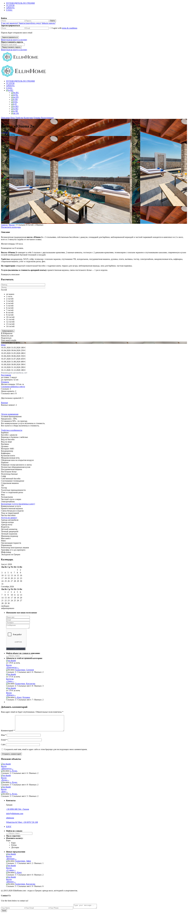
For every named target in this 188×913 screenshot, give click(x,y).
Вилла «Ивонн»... (11, 880)
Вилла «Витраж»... (11, 857)
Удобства (19, 118)
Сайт (3, 744)
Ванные (4, 403)
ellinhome (10, 818)
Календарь (28, 118)
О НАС (9, 10)
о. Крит (18, 697)
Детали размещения (9, 414)
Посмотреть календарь (11, 227)
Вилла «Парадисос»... (12, 666)
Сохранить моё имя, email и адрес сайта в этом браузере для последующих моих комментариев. (45, 749)
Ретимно (26, 697)
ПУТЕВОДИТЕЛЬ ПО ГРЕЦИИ (20, 3)
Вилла (11, 225)
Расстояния (6, 375)
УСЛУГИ (10, 5)
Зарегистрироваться (10, 37)
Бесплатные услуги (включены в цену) (18, 504)
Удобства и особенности (11, 430)
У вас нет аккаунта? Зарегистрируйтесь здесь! (21, 23)
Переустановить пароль (11, 47)
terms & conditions (69, 28)
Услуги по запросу (9, 518)
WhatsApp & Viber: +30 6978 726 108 (22, 822)
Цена (12, 118)
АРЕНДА (10, 8)
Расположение (47, 118)
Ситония (30, 670)
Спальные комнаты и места (13, 386)
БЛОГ (8, 826)
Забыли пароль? (49, 23)
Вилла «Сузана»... (11, 869)
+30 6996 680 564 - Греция (17, 809)
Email (4, 740)
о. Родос (4, 132)
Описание (5, 118)
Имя (3, 735)
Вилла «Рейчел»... (11, 694)
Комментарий (8, 730)
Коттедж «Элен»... (10, 680)
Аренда (4, 225)
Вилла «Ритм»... (5, 779)
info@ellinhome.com (14, 813)
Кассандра (30, 683)
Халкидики (20, 670)
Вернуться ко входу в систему (14, 40)
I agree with (64, 28)
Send (4, 911)
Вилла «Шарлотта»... (7, 767)
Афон (28, 861)
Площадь (5, 382)
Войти (52, 21)
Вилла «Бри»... (4, 790)
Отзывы (37, 118)
